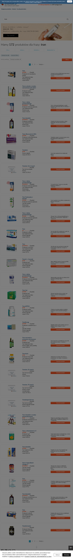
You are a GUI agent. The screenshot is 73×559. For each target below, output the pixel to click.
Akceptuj (66, 555)
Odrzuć (58, 555)
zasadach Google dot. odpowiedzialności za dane (38, 556)
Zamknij (69, 1)
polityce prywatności (14, 556)
